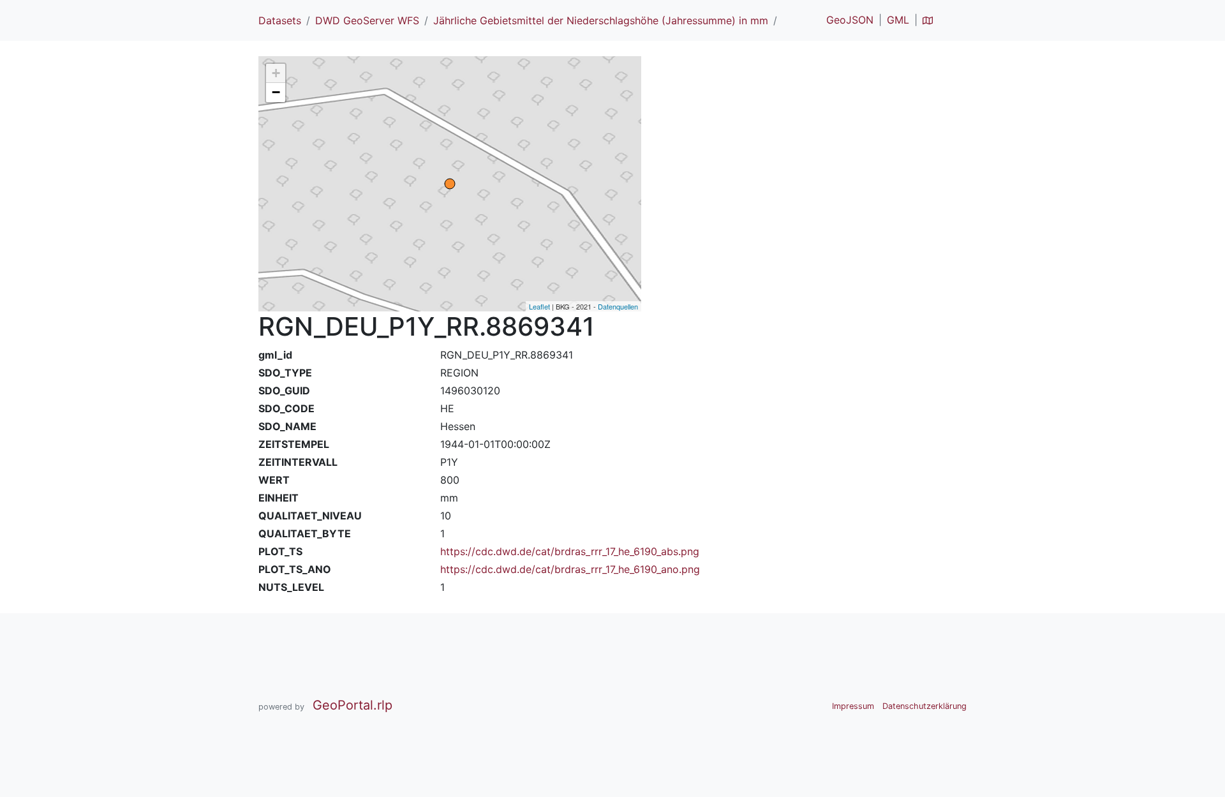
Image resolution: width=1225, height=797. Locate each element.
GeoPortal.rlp (352, 705)
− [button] (276, 92)
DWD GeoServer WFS (367, 20)
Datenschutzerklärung (924, 706)
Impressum (853, 706)
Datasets (279, 20)
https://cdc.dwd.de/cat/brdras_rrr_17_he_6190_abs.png (569, 551)
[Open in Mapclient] (928, 19)
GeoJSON (849, 19)
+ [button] (276, 73)
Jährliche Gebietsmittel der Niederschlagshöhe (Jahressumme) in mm (600, 20)
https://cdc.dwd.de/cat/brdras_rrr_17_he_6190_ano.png (570, 569)
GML (898, 19)
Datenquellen (618, 306)
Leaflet (539, 306)
